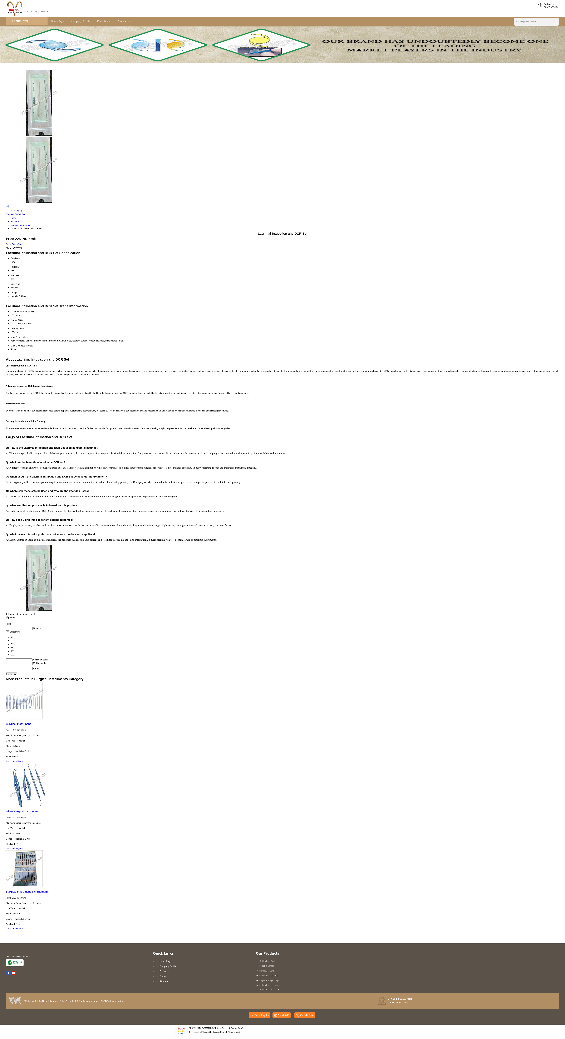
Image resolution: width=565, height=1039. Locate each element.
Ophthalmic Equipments (270, 985)
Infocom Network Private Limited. (226, 1032)
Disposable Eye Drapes (270, 980)
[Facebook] (8, 974)
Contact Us (123, 21)
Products (20, 21)
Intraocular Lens (266, 970)
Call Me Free (307, 1015)
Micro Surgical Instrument (22, 811)
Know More (103, 21)
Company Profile (80, 21)
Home (13, 218)
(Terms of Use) (237, 1028)
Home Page (57, 21)
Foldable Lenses (266, 965)
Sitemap (163, 981)
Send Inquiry (16, 210)
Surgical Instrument (18, 724)
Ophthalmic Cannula (268, 975)
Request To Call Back (16, 214)
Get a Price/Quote (14, 244)
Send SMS (283, 1015)
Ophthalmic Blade (267, 961)
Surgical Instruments (20, 225)
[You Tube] (13, 974)
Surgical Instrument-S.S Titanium (27, 891)
